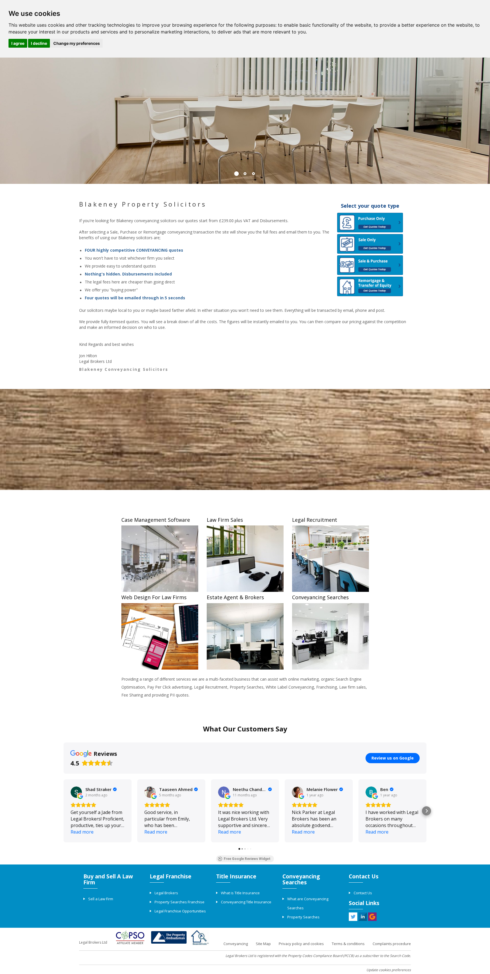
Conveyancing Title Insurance (246, 901)
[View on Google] (76, 792)
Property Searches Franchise (179, 901)
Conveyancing (235, 943)
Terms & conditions (348, 943)
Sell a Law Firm (100, 898)
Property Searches (303, 917)
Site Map (263, 943)
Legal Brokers (166, 892)
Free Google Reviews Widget (247, 859)
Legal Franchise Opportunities (180, 911)
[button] (63, 810)
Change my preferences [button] (76, 43)
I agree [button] (17, 43)
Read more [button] (82, 832)
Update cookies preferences (388, 969)
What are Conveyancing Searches (307, 903)
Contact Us (363, 892)
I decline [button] (39, 43)
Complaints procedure (392, 943)
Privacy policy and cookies (301, 943)
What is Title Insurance (240, 892)
